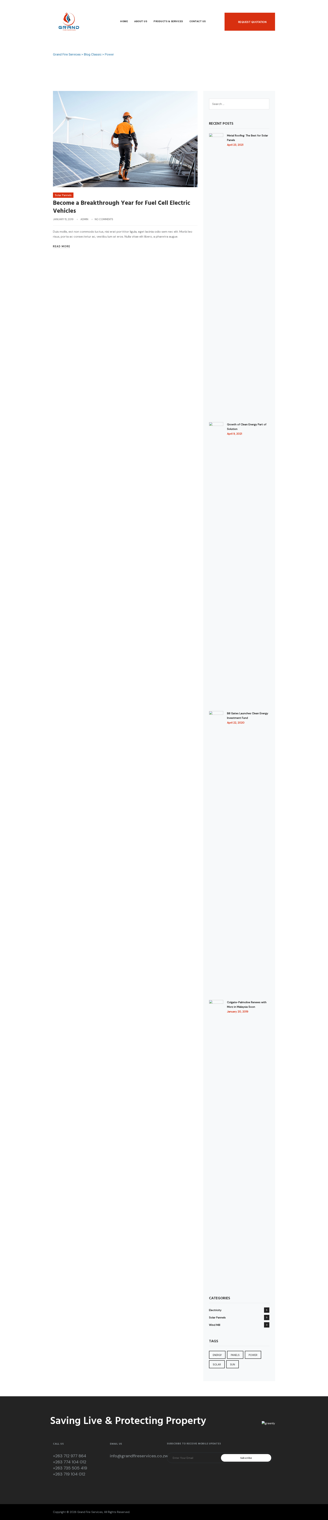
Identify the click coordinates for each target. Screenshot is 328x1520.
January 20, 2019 (237, 1011)
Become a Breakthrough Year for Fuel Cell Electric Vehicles (121, 207)
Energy (217, 1355)
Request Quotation (252, 22)
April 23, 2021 (235, 144)
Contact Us (197, 21)
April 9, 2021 (234, 433)
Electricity (215, 1310)
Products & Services (168, 21)
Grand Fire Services (90, 1512)
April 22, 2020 (235, 722)
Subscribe (246, 1458)
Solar (217, 1364)
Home (124, 21)
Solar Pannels (63, 195)
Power (253, 1355)
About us (140, 21)
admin (84, 219)
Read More (61, 246)
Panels (235, 1355)
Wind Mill (214, 1325)
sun (232, 1364)
